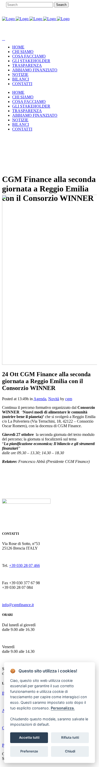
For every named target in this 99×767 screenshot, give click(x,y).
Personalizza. (63, 708)
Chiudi (70, 751)
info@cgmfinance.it (18, 605)
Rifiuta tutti (70, 737)
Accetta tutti (29, 737)
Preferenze (29, 751)
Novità (53, 399)
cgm (68, 399)
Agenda (40, 399)
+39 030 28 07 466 (24, 565)
